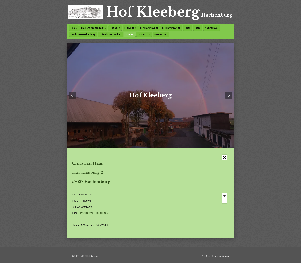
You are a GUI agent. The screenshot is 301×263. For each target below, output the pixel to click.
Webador (225, 256)
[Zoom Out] (224, 200)
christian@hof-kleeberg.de (94, 212)
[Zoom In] (224, 195)
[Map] (180, 179)
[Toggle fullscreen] (224, 157)
